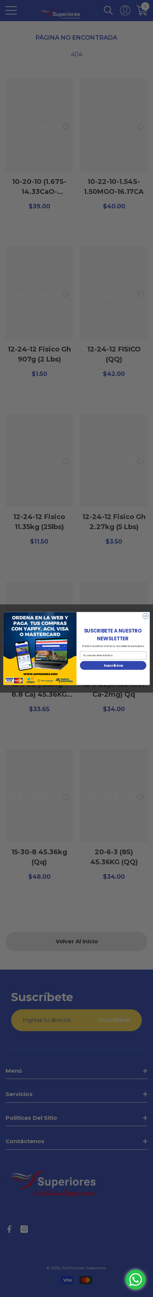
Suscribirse (113, 665)
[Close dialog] (145, 616)
